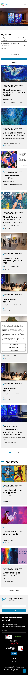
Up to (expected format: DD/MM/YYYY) (10, 43)
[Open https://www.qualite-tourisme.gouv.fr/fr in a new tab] (20, 648)
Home (2, 28)
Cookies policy (19, 667)
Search (14, 59)
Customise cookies (14, 350)
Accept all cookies (14, 344)
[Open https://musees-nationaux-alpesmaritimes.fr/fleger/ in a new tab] (18, 637)
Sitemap (15, 670)
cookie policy (14, 341)
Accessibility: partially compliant (11, 666)
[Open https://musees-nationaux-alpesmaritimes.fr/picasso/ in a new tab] (14, 643)
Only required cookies (13, 347)
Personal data (14, 669)
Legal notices (7, 669)
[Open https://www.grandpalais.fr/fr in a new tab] (11, 648)
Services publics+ (8, 670)
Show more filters (15, 54)
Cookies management (9, 667)
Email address (5, 604)
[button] (25, 4)
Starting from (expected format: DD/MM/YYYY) (12, 38)
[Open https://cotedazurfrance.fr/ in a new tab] (14, 654)
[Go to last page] (18, 452)
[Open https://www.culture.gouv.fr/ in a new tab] (9, 637)
